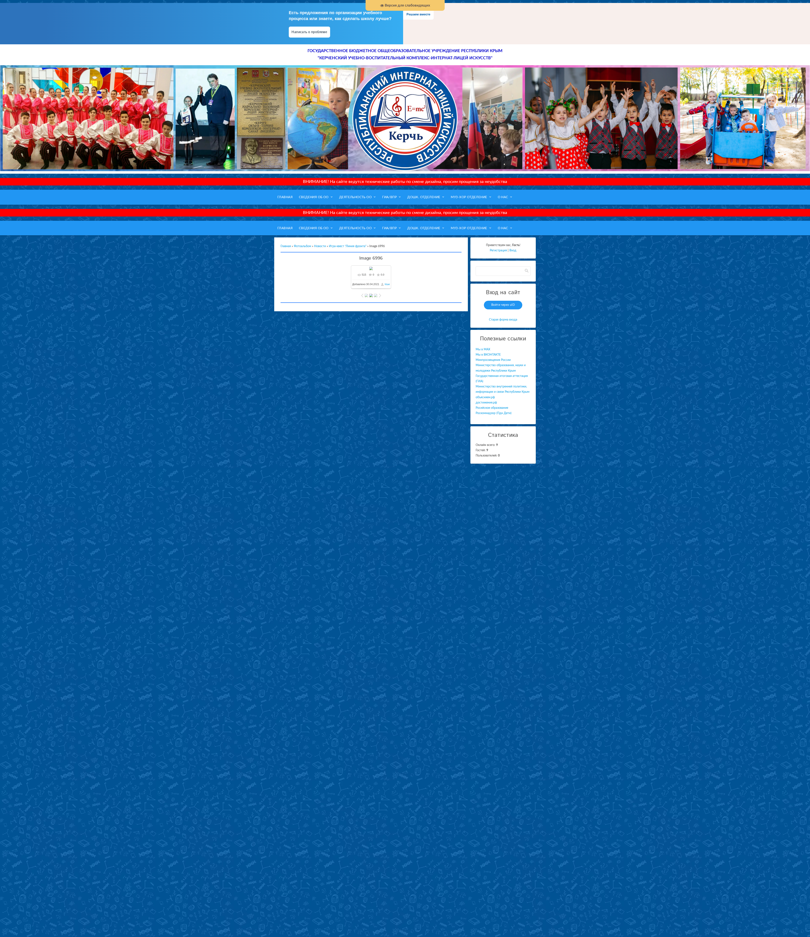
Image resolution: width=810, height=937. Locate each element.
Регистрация (498, 250)
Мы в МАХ (483, 349)
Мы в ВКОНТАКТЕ (488, 354)
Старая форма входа (503, 319)
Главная (286, 246)
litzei (387, 284)
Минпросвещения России (493, 360)
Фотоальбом (302, 246)
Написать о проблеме (309, 32)
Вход (512, 250)
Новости (320, 246)
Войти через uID (503, 304)
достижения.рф (486, 402)
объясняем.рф (485, 397)
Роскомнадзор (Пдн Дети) (494, 413)
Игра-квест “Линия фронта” (347, 246)
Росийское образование (492, 407)
